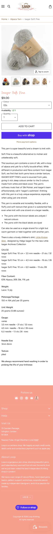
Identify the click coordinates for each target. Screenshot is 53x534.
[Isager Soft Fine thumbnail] (6, 81)
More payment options (26, 142)
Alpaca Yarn (15, 19)
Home (4, 19)
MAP (36, 440)
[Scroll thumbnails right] (49, 81)
